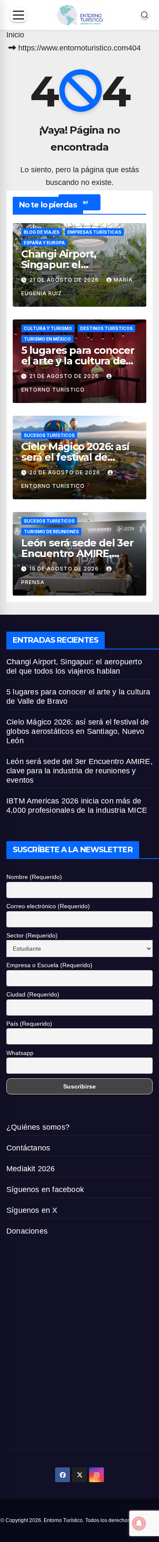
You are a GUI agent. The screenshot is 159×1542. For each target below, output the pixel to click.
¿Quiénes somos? (38, 1127)
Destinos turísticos (106, 328)
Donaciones (26, 1231)
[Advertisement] (79, 1345)
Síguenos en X (32, 1210)
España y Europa (44, 242)
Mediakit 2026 (30, 1168)
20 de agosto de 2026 (65, 472)
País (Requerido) (29, 1023)
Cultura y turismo (48, 328)
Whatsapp (19, 1052)
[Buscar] (144, 15)
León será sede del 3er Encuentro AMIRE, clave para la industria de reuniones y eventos (79, 770)
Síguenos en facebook (45, 1189)
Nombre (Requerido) (34, 876)
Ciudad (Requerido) (32, 994)
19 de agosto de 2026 (64, 568)
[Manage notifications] (139, 1523)
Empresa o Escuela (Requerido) (49, 965)
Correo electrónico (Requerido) (48, 906)
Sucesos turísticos (49, 435)
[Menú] (18, 15)
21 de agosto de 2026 (64, 280)
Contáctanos (28, 1148)
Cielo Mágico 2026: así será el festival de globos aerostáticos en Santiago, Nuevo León (77, 731)
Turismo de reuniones (51, 531)
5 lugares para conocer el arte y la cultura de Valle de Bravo (77, 361)
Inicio (15, 35)
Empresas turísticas (94, 232)
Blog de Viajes (41, 232)
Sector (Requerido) (32, 935)
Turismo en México (47, 338)
